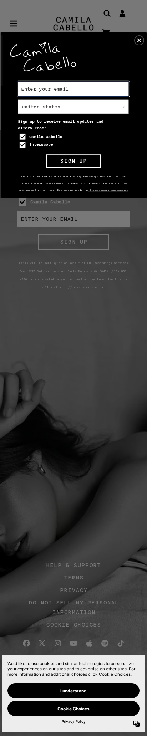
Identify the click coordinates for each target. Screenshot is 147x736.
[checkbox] (74, 136)
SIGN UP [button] (73, 161)
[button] (139, 40)
